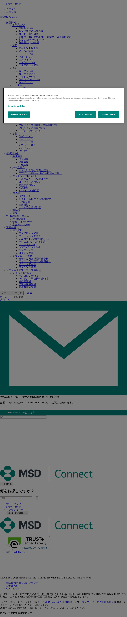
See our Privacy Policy (16, 106)
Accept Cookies (108, 114)
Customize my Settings (19, 114)
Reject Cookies (85, 114)
